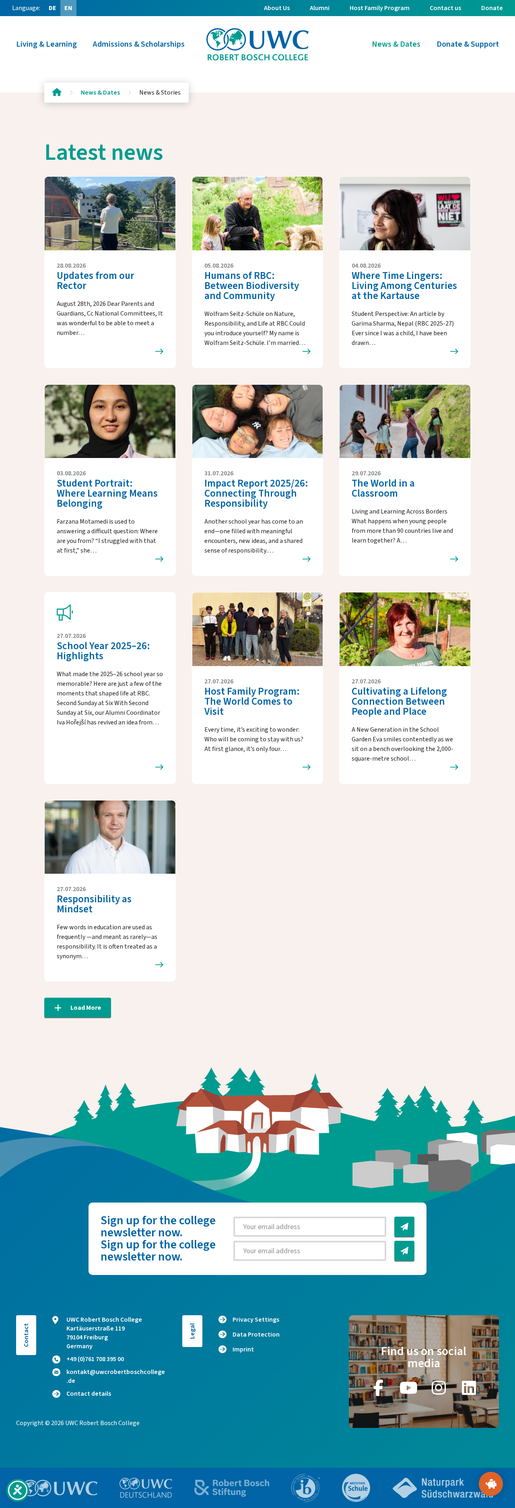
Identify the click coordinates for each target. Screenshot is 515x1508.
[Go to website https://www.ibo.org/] (305, 1488)
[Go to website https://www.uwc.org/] (59, 1488)
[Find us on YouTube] (409, 1388)
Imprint (243, 1349)
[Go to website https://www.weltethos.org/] (356, 1488)
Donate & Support (468, 44)
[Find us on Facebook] (379, 1388)
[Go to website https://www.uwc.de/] (145, 1488)
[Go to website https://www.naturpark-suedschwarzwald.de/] (443, 1488)
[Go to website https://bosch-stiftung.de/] (231, 1488)
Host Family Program (380, 8)
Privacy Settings (256, 1319)
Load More (85, 1007)
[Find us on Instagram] (439, 1388)
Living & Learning (46, 44)
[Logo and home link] (257, 44)
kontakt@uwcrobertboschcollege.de (115, 1376)
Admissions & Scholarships (139, 44)
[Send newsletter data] (404, 1227)
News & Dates (396, 44)
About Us (277, 8)
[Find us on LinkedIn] (469, 1388)
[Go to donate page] (491, 1484)
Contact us (445, 8)
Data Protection (256, 1334)
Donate (492, 8)
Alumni (320, 8)
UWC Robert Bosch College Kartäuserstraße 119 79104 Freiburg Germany (104, 1333)
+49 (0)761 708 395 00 (95, 1359)
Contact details (88, 1393)
